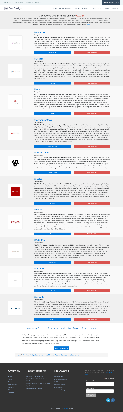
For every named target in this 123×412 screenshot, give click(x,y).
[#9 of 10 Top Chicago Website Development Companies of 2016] (15, 280)
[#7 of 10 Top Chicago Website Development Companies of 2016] (15, 222)
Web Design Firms (59, 376)
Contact (10, 382)
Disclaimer (11, 392)
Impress (65, 408)
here (88, 24)
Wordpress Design (59, 384)
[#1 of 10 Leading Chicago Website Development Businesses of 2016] (15, 42)
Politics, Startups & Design (34, 388)
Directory (11, 387)
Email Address (90, 388)
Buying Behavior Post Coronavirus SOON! (36, 379)
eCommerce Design (60, 390)
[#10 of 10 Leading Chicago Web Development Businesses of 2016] (15, 308)
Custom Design (58, 387)
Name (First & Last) (92, 381)
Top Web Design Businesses (33, 355)
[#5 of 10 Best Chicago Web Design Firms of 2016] (15, 163)
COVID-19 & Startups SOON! (34, 376)
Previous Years (60, 348)
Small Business (58, 382)
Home (19, 355)
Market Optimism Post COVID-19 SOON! (38, 383)
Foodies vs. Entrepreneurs (34, 386)
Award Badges (12, 384)
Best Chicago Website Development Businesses (61, 355)
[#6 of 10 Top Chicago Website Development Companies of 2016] (15, 191)
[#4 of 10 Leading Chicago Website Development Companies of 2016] (15, 133)
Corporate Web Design (60, 379)
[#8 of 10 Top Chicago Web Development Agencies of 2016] (15, 251)
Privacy (10, 390)
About (10, 379)
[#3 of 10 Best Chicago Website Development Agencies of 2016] (15, 101)
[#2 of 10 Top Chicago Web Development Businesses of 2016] (15, 71)
